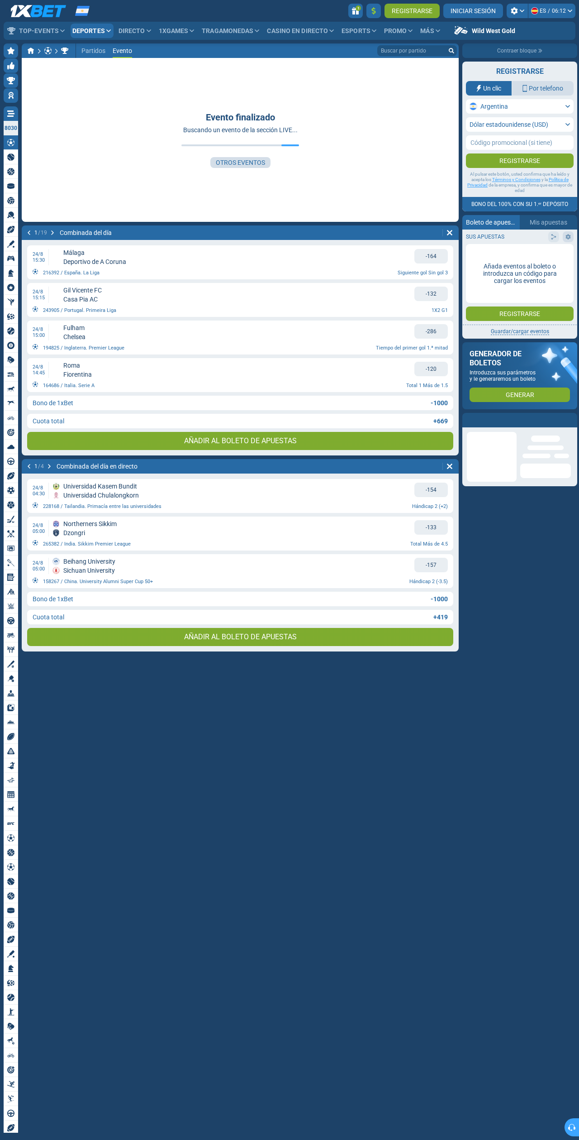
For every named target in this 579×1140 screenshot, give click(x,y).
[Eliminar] (449, 232)
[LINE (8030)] (30, 50)
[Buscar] (451, 50)
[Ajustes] (517, 11)
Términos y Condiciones (516, 179)
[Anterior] (29, 232)
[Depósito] (373, 11)
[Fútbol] (48, 50)
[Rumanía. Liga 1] (64, 50)
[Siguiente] (52, 232)
